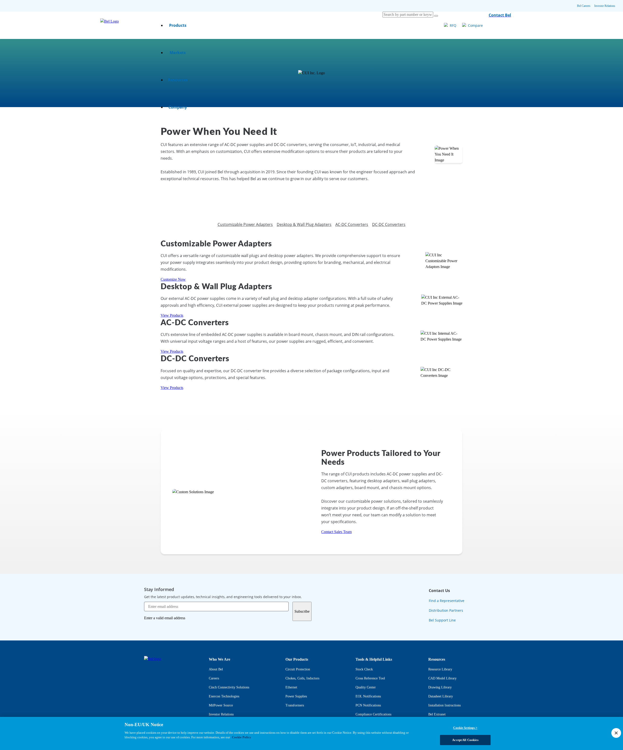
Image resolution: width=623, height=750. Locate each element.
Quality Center (366, 687)
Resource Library (440, 669)
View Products (172, 315)
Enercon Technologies (224, 696)
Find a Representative (446, 600)
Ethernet (291, 687)
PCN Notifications (368, 705)
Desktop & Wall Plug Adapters (304, 224)
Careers (214, 678)
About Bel (216, 669)
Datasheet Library (440, 696)
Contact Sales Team (336, 532)
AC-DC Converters (351, 224)
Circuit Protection (297, 669)
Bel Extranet (437, 714)
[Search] (436, 16)
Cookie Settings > (465, 728)
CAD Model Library (442, 678)
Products (177, 25)
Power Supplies (296, 696)
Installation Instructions (444, 705)
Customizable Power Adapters (245, 224)
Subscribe (302, 611)
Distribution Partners (446, 610)
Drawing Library (440, 687)
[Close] (616, 733)
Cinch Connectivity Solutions (229, 687)
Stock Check (364, 669)
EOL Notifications (368, 696)
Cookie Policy (241, 737)
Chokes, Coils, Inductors (302, 678)
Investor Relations (604, 6)
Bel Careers (583, 6)
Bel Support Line (442, 620)
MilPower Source (221, 705)
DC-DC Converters (388, 224)
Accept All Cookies (465, 740)
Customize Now (173, 279)
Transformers (294, 705)
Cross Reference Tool (370, 678)
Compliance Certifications (373, 714)
